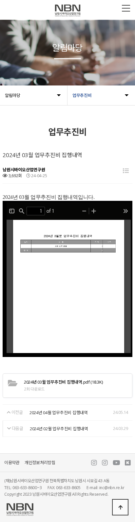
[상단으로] (120, 507)
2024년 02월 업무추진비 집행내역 (59, 429)
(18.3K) (63, 382)
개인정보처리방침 (40, 463)
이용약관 (12, 463)
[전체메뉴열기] (126, 8)
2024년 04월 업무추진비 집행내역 (58, 413)
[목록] (126, 171)
